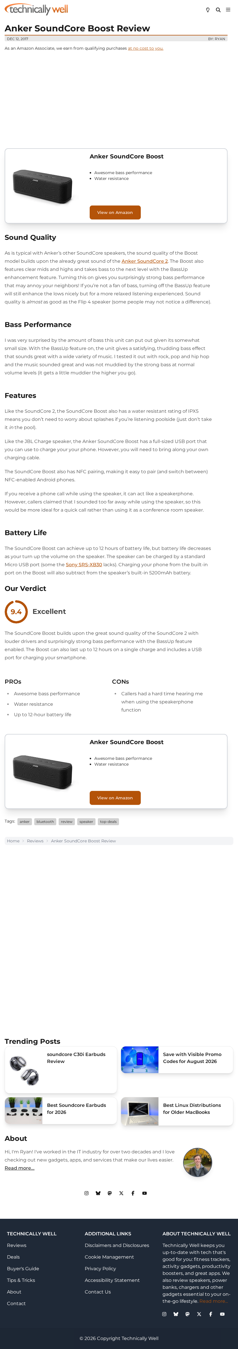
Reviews (35, 841)
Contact (16, 1303)
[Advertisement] (119, 98)
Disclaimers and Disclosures (117, 1245)
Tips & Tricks (21, 1280)
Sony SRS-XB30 (84, 564)
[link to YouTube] (144, 1193)
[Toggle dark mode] (207, 9)
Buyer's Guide (23, 1268)
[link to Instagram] (86, 1193)
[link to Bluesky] (98, 1193)
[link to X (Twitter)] (121, 1193)
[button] (228, 9)
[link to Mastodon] (109, 1193)
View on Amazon (115, 212)
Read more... (20, 1168)
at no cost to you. (145, 48)
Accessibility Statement (112, 1280)
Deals (13, 1257)
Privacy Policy (100, 1268)
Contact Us (98, 1292)
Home (13, 841)
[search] (218, 9)
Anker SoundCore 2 (145, 261)
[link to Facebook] (133, 1193)
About (14, 1292)
